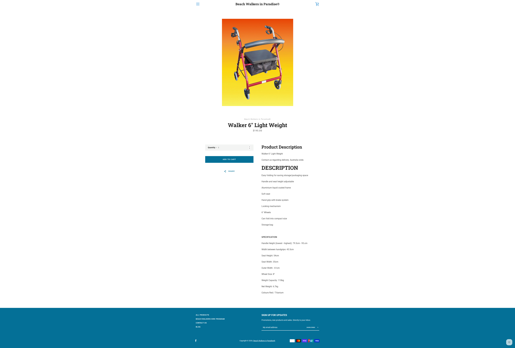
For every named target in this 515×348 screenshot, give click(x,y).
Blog (198, 327)
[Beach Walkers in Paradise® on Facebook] (195, 340)
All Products (202, 315)
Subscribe (311, 327)
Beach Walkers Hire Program (210, 319)
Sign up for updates (274, 315)
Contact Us (201, 323)
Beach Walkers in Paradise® (257, 4)
